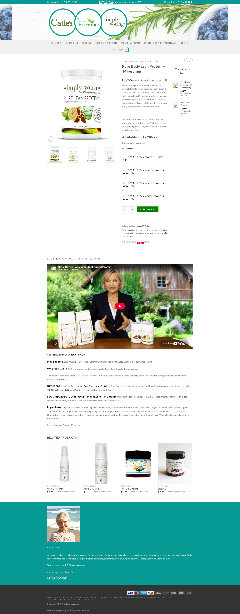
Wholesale (170, 43)
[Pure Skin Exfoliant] (138, 463)
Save (141, 243)
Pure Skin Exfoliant (129, 489)
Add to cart (148, 209)
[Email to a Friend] (134, 242)
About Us (87, 43)
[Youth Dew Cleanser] (101, 463)
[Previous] (51, 101)
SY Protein (152, 62)
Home (125, 62)
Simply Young (137, 62)
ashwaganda (138, 230)
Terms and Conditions (161, 598)
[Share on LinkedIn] (146, 242)
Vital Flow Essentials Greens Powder (64, 390)
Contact (157, 43)
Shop (58, 43)
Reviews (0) (94, 259)
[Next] (113, 101)
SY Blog (124, 43)
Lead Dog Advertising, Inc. (78, 610)
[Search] (52, 43)
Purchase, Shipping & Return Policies (66, 600)
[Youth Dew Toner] (64, 463)
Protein (164, 230)
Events (147, 43)
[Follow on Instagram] (181, 2)
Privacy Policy (105, 598)
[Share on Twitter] (129, 242)
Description (53, 259)
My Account (60, 598)
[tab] (53, 259)
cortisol (147, 230)
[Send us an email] (186, 2)
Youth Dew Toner (55, 489)
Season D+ (163, 489)
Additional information (75, 259)
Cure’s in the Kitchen (106, 43)
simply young (141, 233)
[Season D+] (175, 463)
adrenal (130, 230)
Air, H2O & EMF (71, 43)
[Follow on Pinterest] (189, 2)
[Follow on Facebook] (178, 2)
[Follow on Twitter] (183, 2)
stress (149, 233)
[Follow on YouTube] (191, 2)
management (156, 230)
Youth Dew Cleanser (93, 489)
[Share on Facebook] (124, 242)
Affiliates (135, 43)
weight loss (156, 233)
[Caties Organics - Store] (91, 22)
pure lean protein (128, 233)
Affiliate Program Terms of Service (131, 598)
